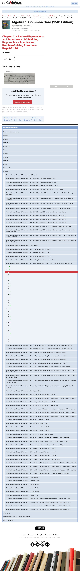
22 (8, 306)
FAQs (29, 534)
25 (8, 314)
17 (8, 292)
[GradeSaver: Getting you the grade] (14, 3)
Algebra (28, 16)
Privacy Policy (40, 534)
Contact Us (23, 534)
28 (8, 322)
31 (8, 331)
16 (8, 289)
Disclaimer (55, 534)
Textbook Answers (14, 16)
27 (8, 319)
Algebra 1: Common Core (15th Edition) (45, 16)
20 (9, 300)
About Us (33, 534)
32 (9, 333)
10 (8, 272)
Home (4, 16)
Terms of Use (48, 534)
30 (9, 328)
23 (9, 308)
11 (8, 275)
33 (9, 336)
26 (9, 317)
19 (8, 297)
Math (23, 16)
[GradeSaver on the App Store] (40, 528)
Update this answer (22, 102)
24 (9, 311)
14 (8, 283)
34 (9, 339)
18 (8, 294)
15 (8, 286)
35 (9, 342)
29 (9, 325)
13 (8, 280)
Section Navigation (40, 11)
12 (8, 278)
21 (8, 303)
